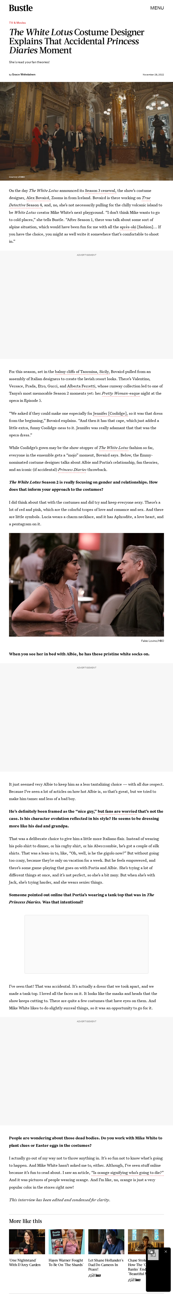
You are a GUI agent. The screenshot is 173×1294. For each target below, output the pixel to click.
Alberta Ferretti (81, 386)
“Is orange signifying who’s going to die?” (127, 1172)
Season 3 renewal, (100, 190)
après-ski (128, 226)
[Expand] (151, 1251)
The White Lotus (113, 447)
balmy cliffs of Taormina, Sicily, (82, 371)
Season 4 (34, 204)
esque (135, 393)
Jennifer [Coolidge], (110, 413)
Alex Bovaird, (38, 197)
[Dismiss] (165, 1251)
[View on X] (86, 944)
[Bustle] (21, 8)
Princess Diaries (72, 469)
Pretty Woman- (116, 393)
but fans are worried (117, 811)
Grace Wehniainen (23, 74)
